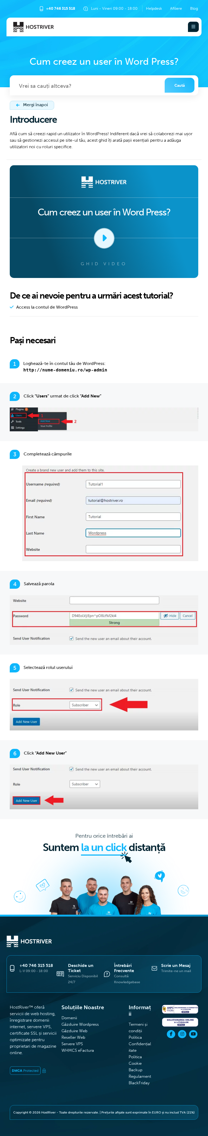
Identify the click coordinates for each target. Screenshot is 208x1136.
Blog (194, 8)
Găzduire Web (74, 1030)
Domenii (69, 1017)
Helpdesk (154, 8)
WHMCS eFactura (77, 1050)
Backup (135, 1069)
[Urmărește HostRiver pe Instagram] (182, 1034)
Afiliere (176, 8)
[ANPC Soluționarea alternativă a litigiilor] (180, 1010)
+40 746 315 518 (60, 8)
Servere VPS (72, 1043)
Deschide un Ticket (80, 968)
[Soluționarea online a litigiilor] (180, 1023)
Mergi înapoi (35, 104)
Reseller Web (73, 1037)
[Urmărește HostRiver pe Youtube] (193, 1034)
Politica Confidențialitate (140, 1044)
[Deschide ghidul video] (104, 238)
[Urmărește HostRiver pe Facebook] (171, 1034)
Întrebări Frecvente (124, 968)
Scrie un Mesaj (175, 965)
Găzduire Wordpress (80, 1024)
